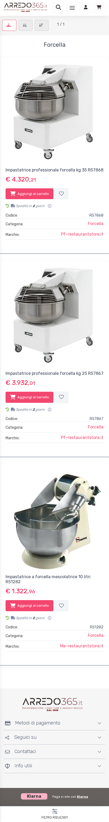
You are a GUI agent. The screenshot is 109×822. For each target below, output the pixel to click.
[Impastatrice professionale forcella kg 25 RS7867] (54, 314)
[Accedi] (86, 8)
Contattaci (25, 751)
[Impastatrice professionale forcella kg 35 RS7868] (54, 111)
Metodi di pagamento (37, 723)
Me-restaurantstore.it (81, 645)
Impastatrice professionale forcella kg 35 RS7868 (54, 169)
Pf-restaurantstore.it (82, 234)
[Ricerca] (58, 8)
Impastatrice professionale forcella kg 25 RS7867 (54, 373)
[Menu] (72, 8)
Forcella (95, 223)
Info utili (23, 766)
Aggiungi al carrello (33, 194)
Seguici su (25, 737)
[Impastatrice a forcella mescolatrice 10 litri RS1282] (54, 518)
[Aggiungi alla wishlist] (61, 193)
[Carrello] (99, 8)
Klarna (82, 796)
